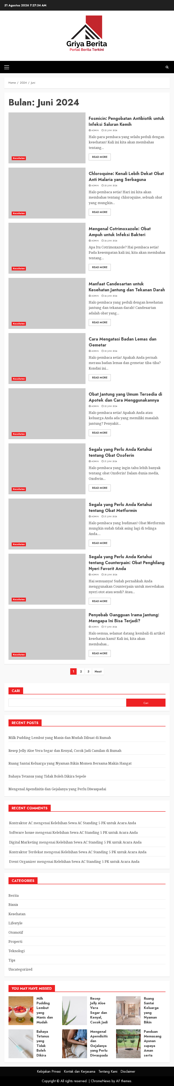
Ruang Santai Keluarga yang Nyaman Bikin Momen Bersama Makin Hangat (70, 763)
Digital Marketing (23, 842)
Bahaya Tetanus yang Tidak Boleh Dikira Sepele (47, 776)
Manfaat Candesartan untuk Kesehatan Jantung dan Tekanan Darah (127, 287)
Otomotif (15, 932)
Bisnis (13, 904)
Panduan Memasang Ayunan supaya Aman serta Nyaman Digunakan (152, 1048)
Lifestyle (15, 923)
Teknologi (16, 951)
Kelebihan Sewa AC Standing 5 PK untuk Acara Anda (93, 823)
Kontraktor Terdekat (26, 852)
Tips (11, 960)
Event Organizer (22, 861)
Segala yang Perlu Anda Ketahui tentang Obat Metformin (120, 508)
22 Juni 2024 (110, 351)
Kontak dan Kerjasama (79, 1071)
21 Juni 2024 (110, 461)
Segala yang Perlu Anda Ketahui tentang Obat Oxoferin (120, 452)
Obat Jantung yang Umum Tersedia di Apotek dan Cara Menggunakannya (125, 397)
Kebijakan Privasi (49, 1071)
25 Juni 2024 (110, 130)
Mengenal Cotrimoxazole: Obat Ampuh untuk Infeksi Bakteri (120, 232)
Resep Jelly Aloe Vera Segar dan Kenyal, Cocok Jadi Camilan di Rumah (64, 750)
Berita (13, 895)
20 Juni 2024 (110, 574)
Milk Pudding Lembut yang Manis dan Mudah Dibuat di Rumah (59, 737)
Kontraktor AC (21, 823)
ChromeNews (101, 1081)
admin (95, 130)
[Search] (167, 67)
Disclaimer (128, 1071)
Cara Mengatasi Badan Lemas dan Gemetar (122, 342)
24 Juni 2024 (110, 240)
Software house (21, 832)
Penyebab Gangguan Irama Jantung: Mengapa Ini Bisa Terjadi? (124, 618)
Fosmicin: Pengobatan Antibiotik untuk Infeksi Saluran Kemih (126, 121)
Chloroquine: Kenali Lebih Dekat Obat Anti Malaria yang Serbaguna (126, 177)
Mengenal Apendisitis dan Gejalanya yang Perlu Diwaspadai (57, 789)
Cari (16, 690)
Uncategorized (20, 969)
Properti (15, 941)
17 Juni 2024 (110, 626)
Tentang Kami (107, 1071)
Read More (99, 157)
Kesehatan (19, 158)
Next (98, 671)
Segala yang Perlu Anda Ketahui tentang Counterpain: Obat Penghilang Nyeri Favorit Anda (126, 563)
